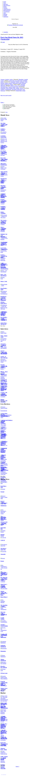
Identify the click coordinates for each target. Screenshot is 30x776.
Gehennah (22, 82)
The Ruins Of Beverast (17, 89)
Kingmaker (3, 651)
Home (4, 1)
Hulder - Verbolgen (3, 212)
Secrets (21, 88)
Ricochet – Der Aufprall (4, 667)
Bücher (5, 6)
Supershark (3, 637)
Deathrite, (25, 80)
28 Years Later (4, 673)
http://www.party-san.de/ (6, 95)
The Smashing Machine (4, 606)
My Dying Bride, (21, 85)
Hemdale (24, 83)
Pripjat (7, 88)
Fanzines (5, 8)
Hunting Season (2, 535)
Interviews (5, 4)
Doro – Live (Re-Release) (3, 275)
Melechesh (3, 85)
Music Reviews (6, 5)
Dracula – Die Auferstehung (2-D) (4, 635)
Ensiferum (13, 82)
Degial (2, 82)
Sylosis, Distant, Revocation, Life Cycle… (3, 432)
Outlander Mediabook (3, 646)
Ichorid (2, 84)
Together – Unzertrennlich (4, 625)
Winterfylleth (19, 90)
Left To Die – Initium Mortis (4, 248)
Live (6, 112)
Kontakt (5, 15)
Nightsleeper (3, 505)
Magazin (5, 14)
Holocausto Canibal (17, 83)
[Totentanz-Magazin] (15, 25)
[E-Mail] (3, 42)
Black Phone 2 (4, 597)
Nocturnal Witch (4, 87)
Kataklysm (6, 84)
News (4, 3)
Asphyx (11, 79)
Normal (2, 491)
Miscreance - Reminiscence (4, 164)
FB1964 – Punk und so (4, 303)
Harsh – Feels (4, 281)
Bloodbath (21, 79)
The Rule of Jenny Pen (3, 549)
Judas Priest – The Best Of (4, 323)
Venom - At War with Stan (4, 357)
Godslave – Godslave (3, 129)
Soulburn (3, 89)
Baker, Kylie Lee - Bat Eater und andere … (3, 705)
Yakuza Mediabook (3, 660)
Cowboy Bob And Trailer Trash (15, 80)
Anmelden (5, 32)
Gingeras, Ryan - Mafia (4, 749)
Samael (17, 88)
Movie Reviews (6, 10)
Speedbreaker (8, 89)
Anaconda (3, 554)
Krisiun (11, 84)
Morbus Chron (13, 85)
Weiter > (2, 102)
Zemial (23, 90)
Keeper (2, 561)
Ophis (17, 87)
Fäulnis (17, 82)
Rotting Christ (12, 88)
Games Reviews (7, 9)
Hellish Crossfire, (8, 83)
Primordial (3, 88)
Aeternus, (3, 79)
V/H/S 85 (3, 540)
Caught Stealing (2, 618)
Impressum (5, 16)
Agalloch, (7, 79)
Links (4, 13)
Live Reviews (6, 11)
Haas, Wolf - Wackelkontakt (4, 707)
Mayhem (23, 84)
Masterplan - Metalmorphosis (4, 268)
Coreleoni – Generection (3, 136)
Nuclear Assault (11, 87)
